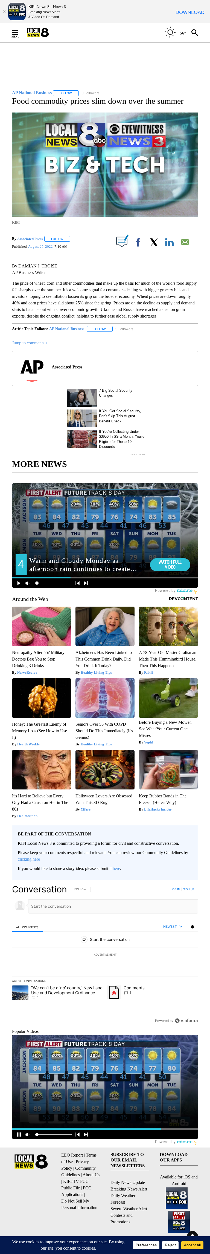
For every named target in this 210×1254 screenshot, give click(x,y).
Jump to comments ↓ (30, 343)
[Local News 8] (45, 32)
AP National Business (66, 329)
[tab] (27, 927)
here (116, 868)
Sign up (188, 889)
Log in (175, 889)
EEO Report (72, 1155)
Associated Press (30, 239)
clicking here (29, 859)
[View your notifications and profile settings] (192, 926)
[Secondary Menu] (19, 32)
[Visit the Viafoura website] (186, 1020)
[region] (105, 955)
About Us (91, 1174)
